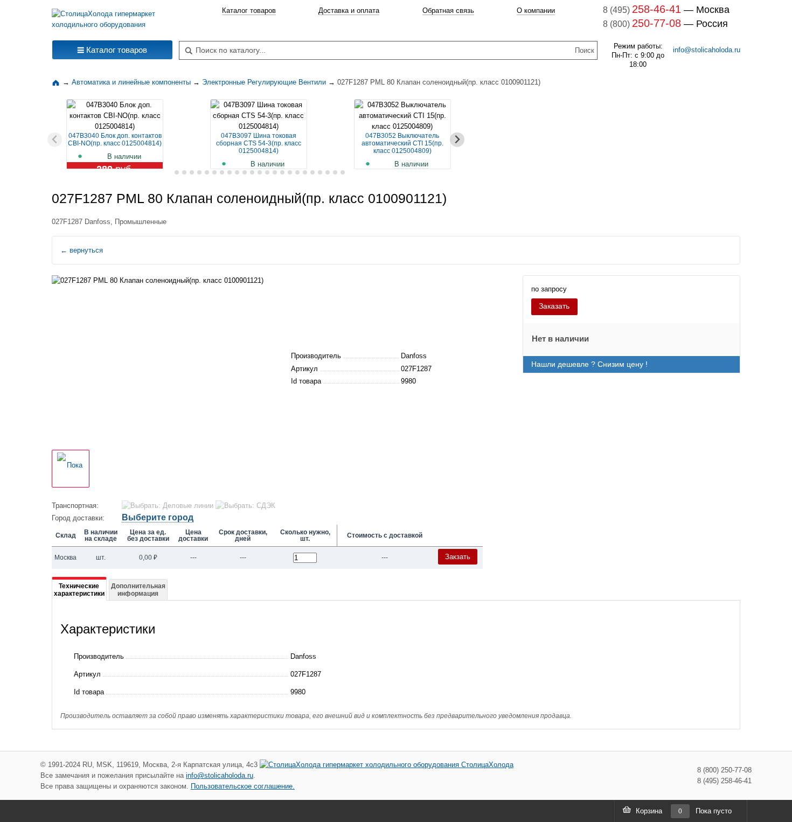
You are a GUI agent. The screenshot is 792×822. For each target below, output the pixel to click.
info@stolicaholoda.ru (706, 50)
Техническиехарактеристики (79, 589)
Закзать (457, 557)
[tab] (169, 173)
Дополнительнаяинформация (138, 589)
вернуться (81, 250)
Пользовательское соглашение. (243, 786)
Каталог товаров (249, 10)
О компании (536, 10)
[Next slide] (457, 140)
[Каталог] (57, 82)
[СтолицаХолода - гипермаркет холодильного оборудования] (112, 16)
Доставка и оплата (348, 10)
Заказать (554, 306)
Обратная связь (448, 10)
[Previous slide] (54, 140)
